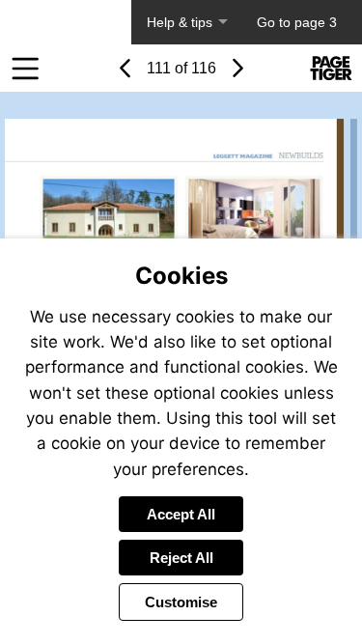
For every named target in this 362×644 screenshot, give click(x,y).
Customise (181, 602)
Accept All (181, 514)
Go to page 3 (297, 22)
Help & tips (179, 22)
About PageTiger (65, 22)
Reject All (181, 557)
